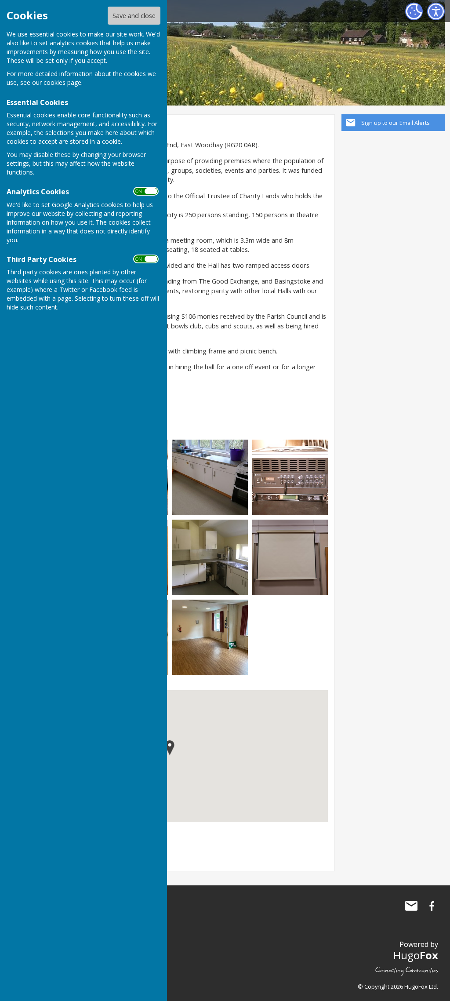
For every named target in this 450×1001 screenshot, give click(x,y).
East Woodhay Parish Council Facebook (431, 906)
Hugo (415, 955)
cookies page (62, 82)
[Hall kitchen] (210, 477)
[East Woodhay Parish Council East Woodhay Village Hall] (210, 557)
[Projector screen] (290, 557)
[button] (169, 748)
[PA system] (290, 477)
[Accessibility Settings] (436, 11)
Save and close (134, 15)
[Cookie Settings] (414, 11)
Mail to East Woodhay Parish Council (411, 906)
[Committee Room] (210, 637)
